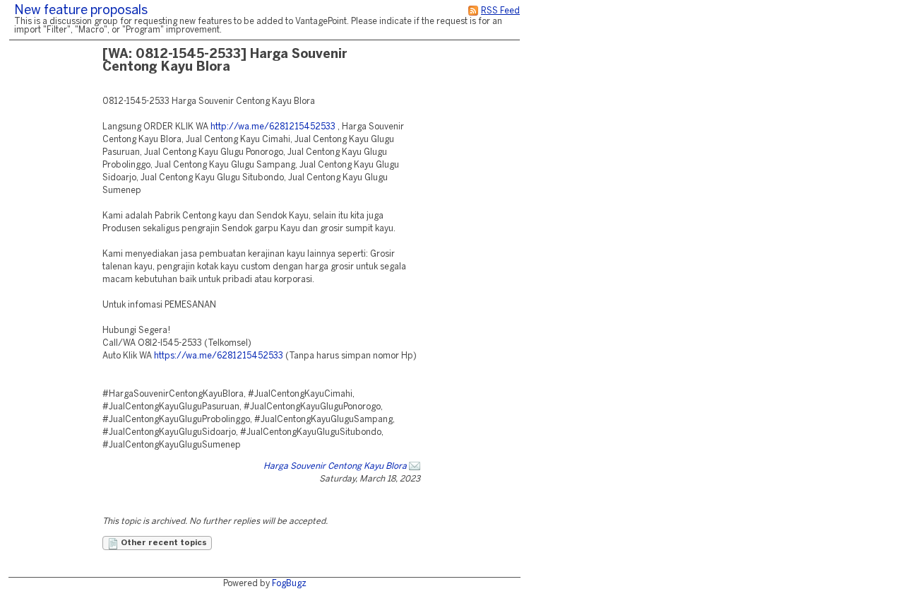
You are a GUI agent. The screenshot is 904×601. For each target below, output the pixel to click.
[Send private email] (414, 466)
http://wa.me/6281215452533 (272, 127)
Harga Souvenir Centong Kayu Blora (335, 466)
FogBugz (289, 584)
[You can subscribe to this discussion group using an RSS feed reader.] (473, 11)
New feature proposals (81, 11)
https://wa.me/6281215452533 (218, 356)
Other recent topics (163, 543)
